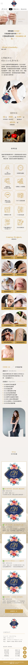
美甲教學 (17, 658)
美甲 (3, 658)
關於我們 (6, 650)
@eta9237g (12, 636)
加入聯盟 (17, 655)
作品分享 (6, 653)
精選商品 (6, 655)
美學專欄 (17, 651)
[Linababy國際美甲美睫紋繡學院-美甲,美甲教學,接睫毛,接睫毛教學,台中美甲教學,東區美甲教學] (14, 3)
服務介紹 (17, 650)
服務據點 (17, 653)
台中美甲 (7, 658)
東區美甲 (12, 658)
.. (24, 662)
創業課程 (6, 651)
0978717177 (10, 638)
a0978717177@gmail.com (14, 639)
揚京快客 (12, 662)
